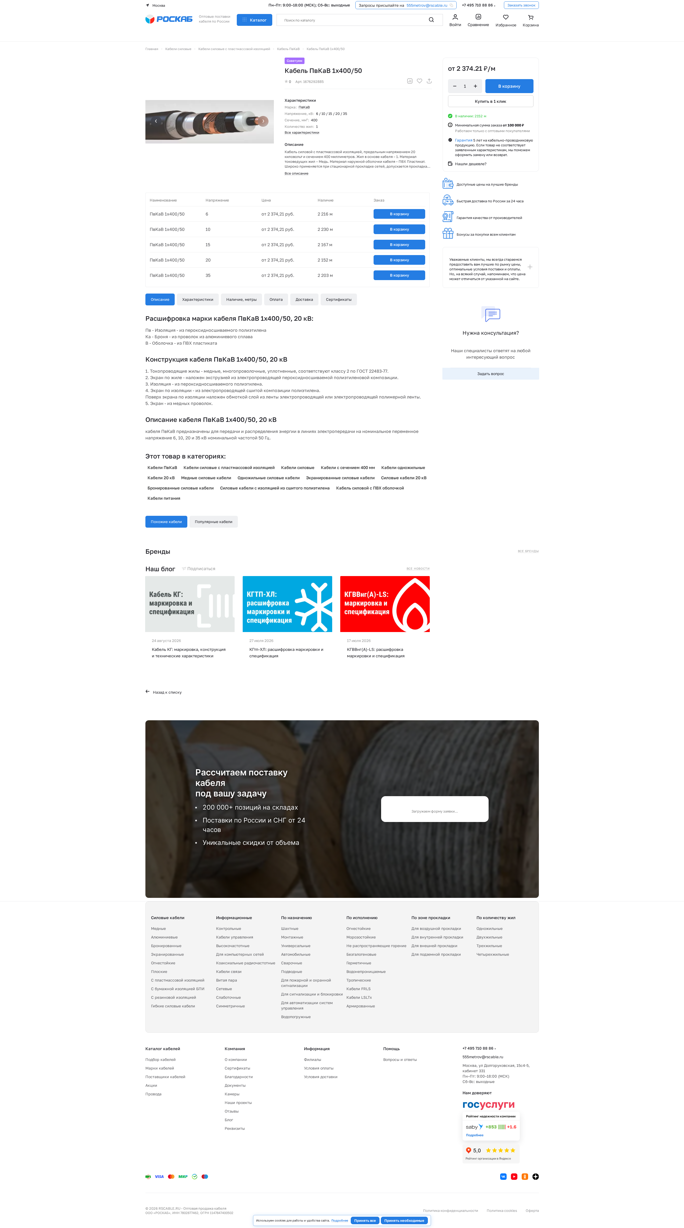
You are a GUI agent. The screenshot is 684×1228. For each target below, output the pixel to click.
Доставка (304, 299)
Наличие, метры (241, 299)
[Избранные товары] (506, 21)
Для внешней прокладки (434, 945)
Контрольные (228, 928)
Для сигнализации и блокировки (312, 994)
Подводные (291, 971)
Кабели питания (164, 498)
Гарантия (463, 140)
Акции (151, 1085)
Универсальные (295, 945)
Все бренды (528, 551)
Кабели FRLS (358, 988)
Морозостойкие (361, 937)
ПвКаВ (304, 107)
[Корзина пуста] (531, 21)
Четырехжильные (493, 954)
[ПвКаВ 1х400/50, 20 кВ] (209, 122)
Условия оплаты (319, 1068)
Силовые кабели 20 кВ (404, 477)
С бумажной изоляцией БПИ (178, 988)
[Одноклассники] (525, 1176)
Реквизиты (235, 1128)
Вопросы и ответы (400, 1059)
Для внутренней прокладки (437, 937)
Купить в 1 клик (490, 101)
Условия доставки (321, 1076)
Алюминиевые (164, 937)
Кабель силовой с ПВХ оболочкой (370, 487)
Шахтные (289, 928)
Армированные (360, 1006)
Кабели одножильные (403, 467)
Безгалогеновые (361, 954)
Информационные (234, 917)
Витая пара (226, 980)
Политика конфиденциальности (450, 1210)
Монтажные (292, 937)
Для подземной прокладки (436, 954)
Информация (317, 1048)
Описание (160, 299)
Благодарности (239, 1076)
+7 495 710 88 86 (477, 5)
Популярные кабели (213, 521)
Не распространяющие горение (376, 945)
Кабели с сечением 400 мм (348, 467)
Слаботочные (228, 997)
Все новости (418, 568)
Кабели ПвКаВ (162, 467)
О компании (236, 1059)
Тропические (358, 980)
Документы (235, 1085)
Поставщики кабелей (165, 1076)
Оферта (532, 1210)
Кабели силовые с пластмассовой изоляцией (229, 467)
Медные (158, 928)
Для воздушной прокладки (436, 928)
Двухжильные (489, 937)
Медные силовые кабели (206, 477)
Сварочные (291, 963)
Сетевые (224, 988)
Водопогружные (296, 1016)
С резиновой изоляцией (173, 997)
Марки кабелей (159, 1068)
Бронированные (166, 945)
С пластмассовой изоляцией (178, 980)
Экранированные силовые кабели (340, 477)
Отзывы (232, 1111)
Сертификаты (339, 299)
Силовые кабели (167, 917)
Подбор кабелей (160, 1059)
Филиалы (312, 1059)
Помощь (391, 1048)
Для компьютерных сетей (240, 954)
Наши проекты (238, 1102)
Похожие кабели (166, 521)
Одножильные (490, 928)
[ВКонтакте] (503, 1176)
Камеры (232, 1094)
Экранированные (167, 954)
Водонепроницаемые (366, 971)
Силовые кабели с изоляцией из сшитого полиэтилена (275, 487)
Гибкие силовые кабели (173, 1006)
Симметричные (230, 1006)
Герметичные (358, 963)
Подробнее (339, 1220)
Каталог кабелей (162, 1048)
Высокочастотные (232, 945)
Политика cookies (502, 1210)
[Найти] (431, 20)
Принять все (365, 1220)
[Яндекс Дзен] (535, 1176)
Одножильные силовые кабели (269, 477)
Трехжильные (489, 945)
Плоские (159, 971)
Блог (229, 1119)
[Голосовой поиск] (419, 20)
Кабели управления (234, 937)
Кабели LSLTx (359, 997)
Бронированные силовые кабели (181, 487)
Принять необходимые (404, 1220)
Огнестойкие (163, 963)
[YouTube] (514, 1176)
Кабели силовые (297, 467)
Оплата (276, 299)
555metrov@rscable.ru (427, 5)
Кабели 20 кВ (161, 477)
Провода (153, 1094)
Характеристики (197, 299)
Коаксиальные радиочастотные (245, 963)
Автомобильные (295, 954)
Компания (235, 1048)
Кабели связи (229, 971)
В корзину (399, 213)
